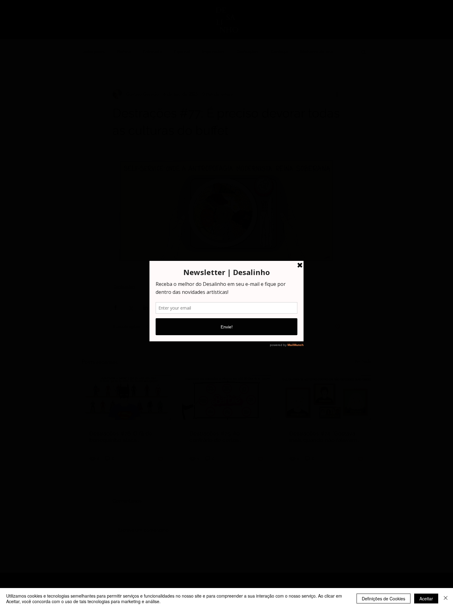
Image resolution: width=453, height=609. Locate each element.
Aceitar (426, 598)
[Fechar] (445, 598)
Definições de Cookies (383, 598)
